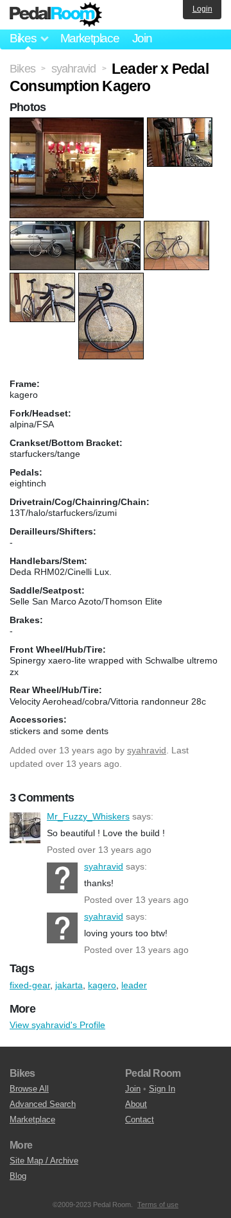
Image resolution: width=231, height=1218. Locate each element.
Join (142, 38)
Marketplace (89, 38)
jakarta (69, 985)
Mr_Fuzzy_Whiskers (25, 827)
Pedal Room (56, 15)
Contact (139, 1119)
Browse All (29, 1089)
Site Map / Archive (44, 1160)
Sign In (162, 1089)
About (136, 1104)
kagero (102, 985)
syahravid (146, 750)
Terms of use (157, 1204)
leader (134, 985)
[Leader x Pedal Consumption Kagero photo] (78, 124)
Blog (18, 1176)
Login (202, 8)
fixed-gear (30, 985)
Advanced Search (43, 1104)
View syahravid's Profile (57, 1025)
